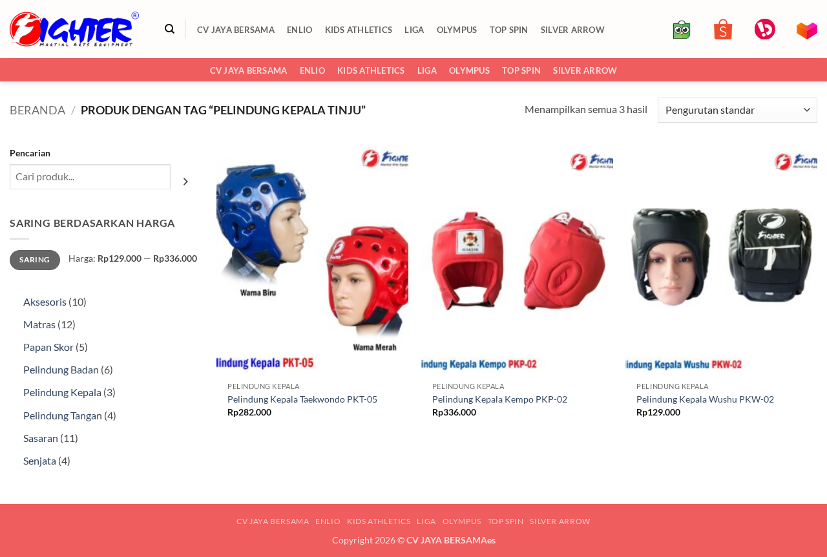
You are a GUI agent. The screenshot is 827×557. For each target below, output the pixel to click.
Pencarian (30, 152)
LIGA (414, 30)
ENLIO (299, 30)
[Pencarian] (169, 29)
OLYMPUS (457, 30)
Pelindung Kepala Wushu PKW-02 (705, 399)
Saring (34, 259)
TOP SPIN (509, 30)
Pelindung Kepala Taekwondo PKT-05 (302, 399)
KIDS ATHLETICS (359, 30)
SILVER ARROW (573, 30)
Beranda (37, 110)
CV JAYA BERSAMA (236, 30)
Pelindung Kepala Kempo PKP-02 (499, 399)
